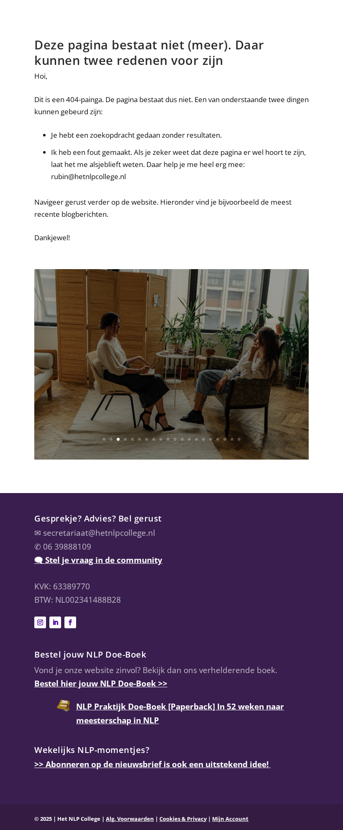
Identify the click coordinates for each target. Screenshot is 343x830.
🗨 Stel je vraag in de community (98, 560)
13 (189, 439)
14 (196, 439)
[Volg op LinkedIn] (55, 622)
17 (217, 439)
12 (182, 439)
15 (203, 439)
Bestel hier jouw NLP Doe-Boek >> (100, 683)
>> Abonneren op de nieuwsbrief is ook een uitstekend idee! (152, 764)
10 (167, 439)
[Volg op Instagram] (40, 622)
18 (224, 439)
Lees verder (172, 414)
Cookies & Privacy (183, 818)
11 (175, 439)
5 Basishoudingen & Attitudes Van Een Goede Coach (172, 327)
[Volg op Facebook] (70, 622)
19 (231, 439)
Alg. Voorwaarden (130, 818)
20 (239, 439)
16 (210, 439)
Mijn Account (230, 818)
